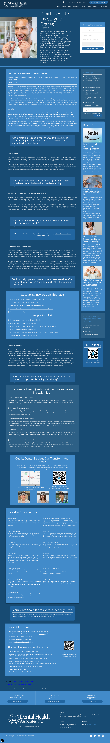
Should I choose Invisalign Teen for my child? (23, 323)
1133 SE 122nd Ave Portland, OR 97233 (76, 2)
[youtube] (99, 736)
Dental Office (88, 331)
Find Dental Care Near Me (92, 334)
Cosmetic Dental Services (92, 325)
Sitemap (14, 736)
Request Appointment (55, 701)
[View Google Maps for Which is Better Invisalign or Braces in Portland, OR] (30, 485)
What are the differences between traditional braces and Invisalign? (31, 299)
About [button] (64, 6)
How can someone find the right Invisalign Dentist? (26, 320)
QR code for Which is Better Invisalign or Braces (19, 684)
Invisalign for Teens (90, 90)
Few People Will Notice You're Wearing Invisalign (91, 146)
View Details (23, 669)
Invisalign (87, 327)
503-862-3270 (38, 616)
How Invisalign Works (22, 636)
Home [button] (58, 6)
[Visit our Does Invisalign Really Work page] (43, 502)
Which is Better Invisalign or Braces (23, 681)
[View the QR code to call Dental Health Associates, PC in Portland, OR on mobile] (93, 358)
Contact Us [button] (103, 6)
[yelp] (103, 736)
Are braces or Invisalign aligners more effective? (25, 302)
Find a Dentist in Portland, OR (93, 105)
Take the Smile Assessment (23, 639)
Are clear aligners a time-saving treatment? (23, 335)
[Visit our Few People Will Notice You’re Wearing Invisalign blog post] (92, 142)
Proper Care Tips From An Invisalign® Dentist (92, 192)
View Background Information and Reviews (29, 666)
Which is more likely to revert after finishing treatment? (27, 305)
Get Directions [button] (17, 701)
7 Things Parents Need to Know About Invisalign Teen (92, 77)
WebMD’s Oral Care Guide (22, 642)
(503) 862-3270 (58, 58)
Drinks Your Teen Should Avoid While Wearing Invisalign (91, 239)
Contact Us (92, 701)
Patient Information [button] (73, 6)
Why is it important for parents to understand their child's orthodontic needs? (34, 332)
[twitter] (95, 736)
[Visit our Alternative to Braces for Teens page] (24, 502)
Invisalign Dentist (89, 102)
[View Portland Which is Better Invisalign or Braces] (18, 58)
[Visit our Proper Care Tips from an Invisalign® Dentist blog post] (92, 187)
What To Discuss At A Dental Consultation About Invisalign (92, 282)
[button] (2, 740)
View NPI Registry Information (47, 663)
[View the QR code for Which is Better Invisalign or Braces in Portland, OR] (59, 484)
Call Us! (99, 2)
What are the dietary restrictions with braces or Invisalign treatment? (31, 309)
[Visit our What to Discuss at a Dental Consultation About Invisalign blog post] (92, 278)
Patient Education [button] (93, 6)
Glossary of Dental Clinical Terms (39, 631)
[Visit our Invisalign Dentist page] (62, 502)
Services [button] (84, 6)
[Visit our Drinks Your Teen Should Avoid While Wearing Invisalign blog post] (92, 234)
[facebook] (91, 736)
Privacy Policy (8, 736)
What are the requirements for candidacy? (23, 329)
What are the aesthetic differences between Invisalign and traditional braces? (34, 326)
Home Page (42, 634)
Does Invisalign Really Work (92, 87)
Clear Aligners (89, 85)
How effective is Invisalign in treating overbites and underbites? (29, 312)
